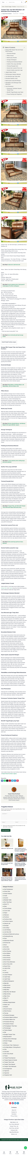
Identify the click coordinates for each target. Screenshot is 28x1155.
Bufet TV (6, 904)
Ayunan (6, 897)
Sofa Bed (6, 1051)
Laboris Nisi (7, 968)
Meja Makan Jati (14, 1122)
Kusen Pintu (7, 966)
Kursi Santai (7, 959)
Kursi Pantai (7, 957)
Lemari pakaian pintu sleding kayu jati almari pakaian (20, 879)
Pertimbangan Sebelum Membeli (13, 74)
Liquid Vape (7, 976)
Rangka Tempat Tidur (9, 1034)
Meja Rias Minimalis (14, 1132)
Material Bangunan (9, 981)
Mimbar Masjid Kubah (9, 1002)
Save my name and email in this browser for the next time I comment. (14, 826)
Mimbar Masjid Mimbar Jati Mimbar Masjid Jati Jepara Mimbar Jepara (6, 879)
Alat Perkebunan (8, 889)
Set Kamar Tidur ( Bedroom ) (11, 1045)
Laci (5, 970)
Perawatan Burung (9, 1021)
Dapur (5, 912)
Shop (10, 1153)
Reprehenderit (8, 1036)
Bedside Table (7, 900)
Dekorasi (6, 915)
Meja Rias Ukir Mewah (10, 991)
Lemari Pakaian (8, 974)
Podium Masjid (8, 1030)
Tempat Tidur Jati (14, 1126)
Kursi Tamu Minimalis (9, 962)
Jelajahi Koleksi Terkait (10, 72)
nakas (10, 588)
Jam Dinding (7, 929)
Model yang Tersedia (12, 57)
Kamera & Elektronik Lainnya (11, 934)
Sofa (5, 1049)
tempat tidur (4, 588)
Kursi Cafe (6, 949)
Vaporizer (6, 1070)
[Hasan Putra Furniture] (14, 792)
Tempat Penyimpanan (9, 1058)
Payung (6, 1013)
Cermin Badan (7, 908)
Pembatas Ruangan (9, 1015)
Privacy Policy (14, 1116)
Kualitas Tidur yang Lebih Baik (14, 63)
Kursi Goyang (7, 951)
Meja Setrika (7, 994)
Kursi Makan (7, 953)
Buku (5, 906)
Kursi (5, 944)
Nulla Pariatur (7, 1011)
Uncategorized (8, 1068)
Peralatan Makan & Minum (11, 1017)
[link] (2, 781)
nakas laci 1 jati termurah (14, 264)
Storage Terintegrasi (11, 59)
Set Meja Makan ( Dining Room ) (12, 1047)
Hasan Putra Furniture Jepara (14, 1139)
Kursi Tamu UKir (8, 964)
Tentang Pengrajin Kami (12, 66)
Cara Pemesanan (9, 86)
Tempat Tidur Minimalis (10, 1066)
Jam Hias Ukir (7, 932)
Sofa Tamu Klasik (8, 1053)
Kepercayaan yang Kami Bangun (13, 80)
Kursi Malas (7, 955)
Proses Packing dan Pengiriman (14, 94)
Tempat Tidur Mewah (9, 1064)
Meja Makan (7, 987)
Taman (6, 1055)
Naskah (6, 1006)
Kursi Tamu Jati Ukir (14, 1128)
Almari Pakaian (8, 893)
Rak (5, 1032)
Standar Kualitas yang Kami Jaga (14, 70)
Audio (5, 895)
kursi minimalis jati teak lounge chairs (7, 863)
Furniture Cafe (8, 919)
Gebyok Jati (7, 923)
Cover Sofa (7, 910)
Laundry (6, 972)
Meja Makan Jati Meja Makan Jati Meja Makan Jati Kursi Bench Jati (20, 864)
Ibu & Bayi (6, 927)
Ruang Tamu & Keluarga (10, 1038)
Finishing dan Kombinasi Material (14, 61)
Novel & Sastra (8, 1009)
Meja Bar (6, 983)
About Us (14, 1110)
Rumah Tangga (8, 1041)
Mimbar (6, 1000)
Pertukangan (7, 1028)
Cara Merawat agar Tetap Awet (12, 76)
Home (4, 1153)
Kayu (5, 938)
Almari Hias (7, 891)
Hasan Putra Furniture (14, 794)
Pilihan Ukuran (10, 55)
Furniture (6, 917)
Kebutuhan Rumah (9, 940)
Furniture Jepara (8, 921)
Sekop (5, 1043)
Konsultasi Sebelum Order (11, 78)
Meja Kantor (7, 985)
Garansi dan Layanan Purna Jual (14, 68)
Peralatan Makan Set (9, 1019)
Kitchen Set (7, 942)
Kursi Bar (6, 947)
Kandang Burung (8, 936)
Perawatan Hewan (9, 1023)
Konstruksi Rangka (11, 53)
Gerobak (6, 925)
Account (17, 1153)
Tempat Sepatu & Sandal (10, 1060)
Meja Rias (6, 989)
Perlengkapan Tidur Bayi (10, 1026)
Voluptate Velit (8, 1075)
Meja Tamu (7, 996)
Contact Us (14, 1112)
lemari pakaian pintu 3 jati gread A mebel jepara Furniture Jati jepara (21, 850)
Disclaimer (14, 1114)
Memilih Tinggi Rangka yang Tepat (15, 92)
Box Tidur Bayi (8, 902)
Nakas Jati (7, 1004)
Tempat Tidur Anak (9, 1062)
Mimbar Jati (14, 1134)
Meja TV (6, 998)
